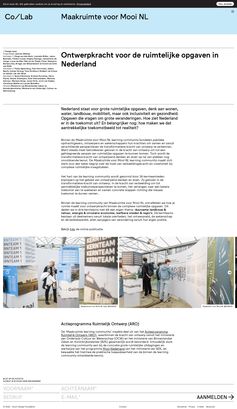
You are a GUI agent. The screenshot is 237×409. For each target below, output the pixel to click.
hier (72, 229)
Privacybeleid (84, 3)
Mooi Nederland (114, 348)
